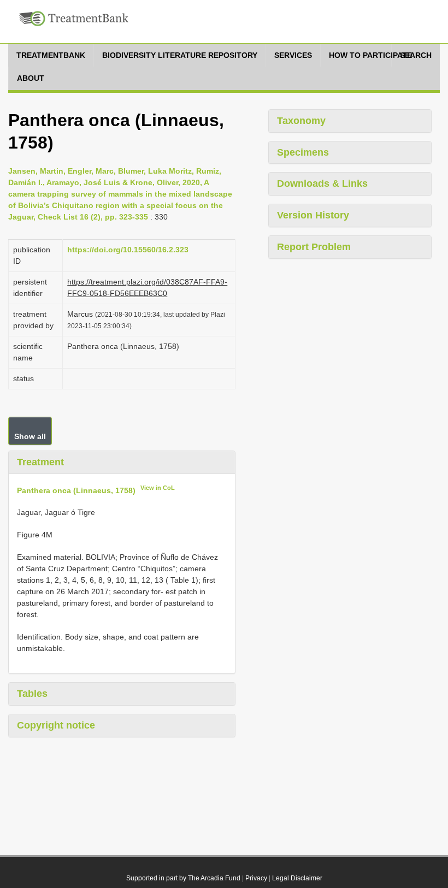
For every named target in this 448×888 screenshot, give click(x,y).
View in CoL (157, 487)
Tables (32, 693)
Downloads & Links (322, 183)
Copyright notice (56, 725)
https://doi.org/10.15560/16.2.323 (127, 249)
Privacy (256, 878)
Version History (313, 215)
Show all (30, 436)
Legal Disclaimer (297, 878)
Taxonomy (301, 120)
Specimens (303, 152)
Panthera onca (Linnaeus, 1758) (76, 490)
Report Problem (314, 246)
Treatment (40, 462)
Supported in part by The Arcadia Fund (183, 878)
